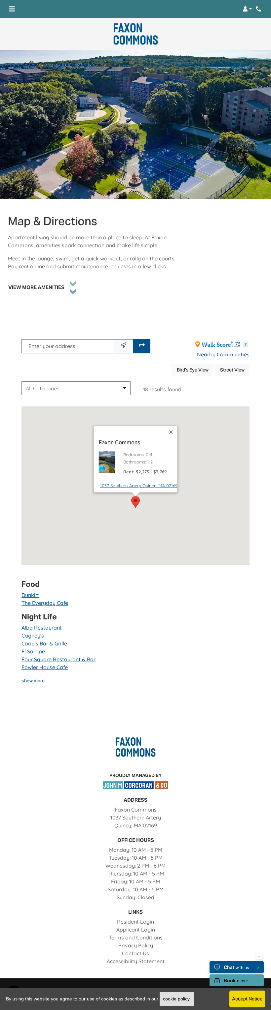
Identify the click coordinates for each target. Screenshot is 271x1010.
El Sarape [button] (33, 651)
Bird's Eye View (195, 370)
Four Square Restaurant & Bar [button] (58, 659)
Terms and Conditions (136, 937)
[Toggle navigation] (12, 9)
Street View (235, 370)
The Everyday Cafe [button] (44, 603)
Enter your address (51, 346)
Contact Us (135, 953)
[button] (247, 9)
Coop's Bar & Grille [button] (44, 643)
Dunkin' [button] (30, 595)
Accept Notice (247, 999)
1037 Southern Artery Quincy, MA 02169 (138, 485)
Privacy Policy (135, 945)
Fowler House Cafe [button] (44, 667)
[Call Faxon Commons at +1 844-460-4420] (259, 9)
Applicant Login (135, 929)
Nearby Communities (223, 354)
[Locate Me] (124, 346)
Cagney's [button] (32, 635)
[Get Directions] (141, 346)
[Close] (171, 432)
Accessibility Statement (136, 961)
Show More (33, 680)
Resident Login (135, 921)
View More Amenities (36, 287)
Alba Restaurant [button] (41, 627)
